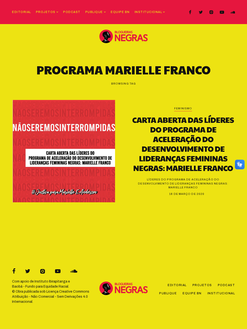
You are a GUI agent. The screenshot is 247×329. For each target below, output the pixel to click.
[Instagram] (211, 12)
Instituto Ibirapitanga (50, 281)
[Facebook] (190, 12)
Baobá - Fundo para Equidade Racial (40, 286)
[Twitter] (201, 12)
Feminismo (183, 108)
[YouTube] (222, 12)
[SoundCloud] (232, 12)
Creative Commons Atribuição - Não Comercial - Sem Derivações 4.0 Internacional (50, 296)
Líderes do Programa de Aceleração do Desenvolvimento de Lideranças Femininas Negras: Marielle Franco (183, 183)
